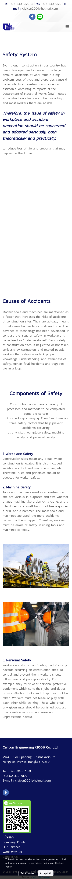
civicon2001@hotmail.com (40, 8)
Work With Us (12, 851)
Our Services (11, 847)
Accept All (45, 873)
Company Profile (14, 842)
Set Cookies (27, 873)
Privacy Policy (42, 862)
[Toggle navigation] (67, 27)
